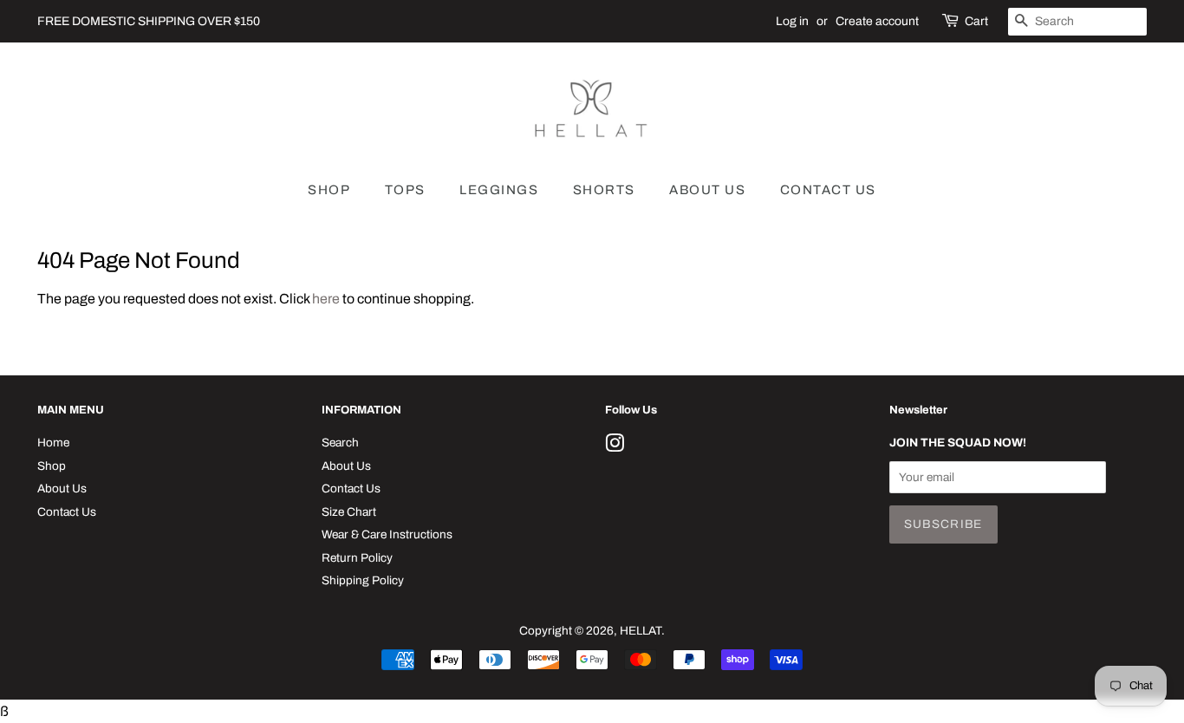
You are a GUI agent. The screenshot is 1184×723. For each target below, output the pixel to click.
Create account (877, 21)
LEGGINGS (498, 190)
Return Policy (357, 557)
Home (53, 442)
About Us (62, 488)
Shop (51, 465)
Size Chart (349, 511)
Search (340, 442)
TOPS (405, 190)
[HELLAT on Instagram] (614, 446)
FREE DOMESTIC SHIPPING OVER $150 (148, 21)
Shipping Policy (363, 580)
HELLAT (640, 630)
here (326, 298)
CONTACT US (828, 190)
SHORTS (604, 190)
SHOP (329, 190)
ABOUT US (707, 190)
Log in (792, 21)
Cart (976, 21)
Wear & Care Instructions (387, 534)
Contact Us (66, 511)
